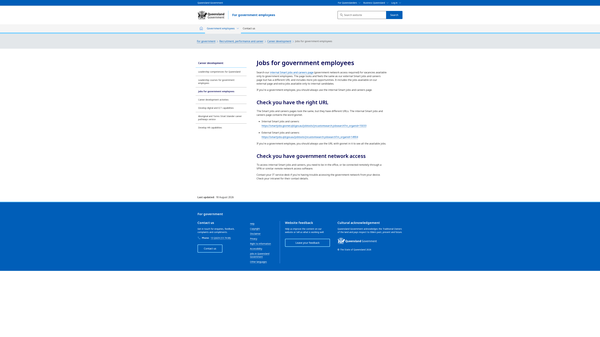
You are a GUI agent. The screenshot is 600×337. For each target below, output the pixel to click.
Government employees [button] (221, 28)
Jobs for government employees (216, 91)
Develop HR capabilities (210, 127)
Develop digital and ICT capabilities (216, 107)
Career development (279, 41)
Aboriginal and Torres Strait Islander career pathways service (220, 118)
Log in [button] (394, 2)
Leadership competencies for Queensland (219, 71)
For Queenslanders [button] (347, 2)
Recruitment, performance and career (241, 41)
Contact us (249, 28)
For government (206, 41)
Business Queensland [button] (374, 2)
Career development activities (213, 99)
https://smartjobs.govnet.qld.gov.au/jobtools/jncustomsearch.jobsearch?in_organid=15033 (314, 125)
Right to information (260, 243)
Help (252, 223)
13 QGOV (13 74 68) (221, 237)
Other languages (258, 261)
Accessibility (256, 248)
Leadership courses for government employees (216, 81)
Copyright (255, 228)
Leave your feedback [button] (307, 242)
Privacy (253, 238)
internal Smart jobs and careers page (291, 72)
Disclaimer (255, 233)
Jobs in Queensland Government (259, 255)
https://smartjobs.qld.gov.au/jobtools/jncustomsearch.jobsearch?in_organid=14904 (310, 137)
